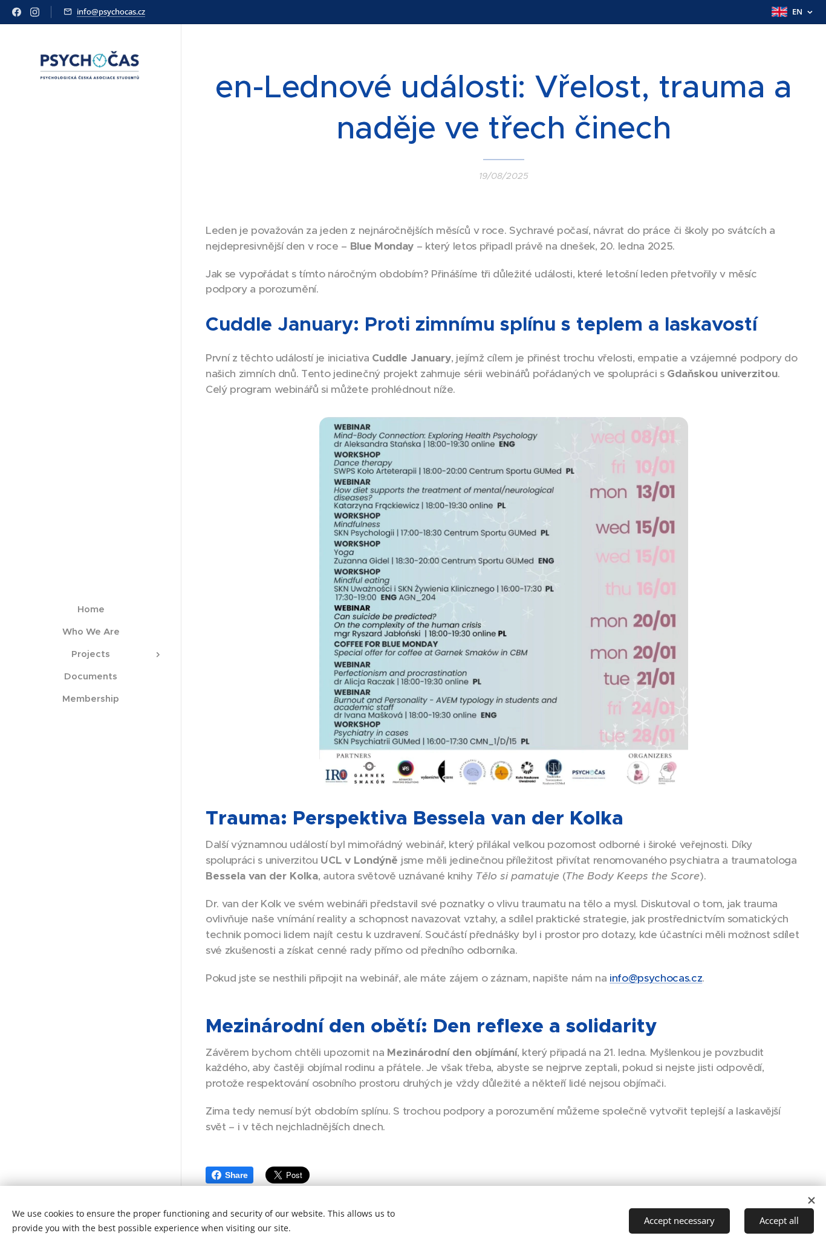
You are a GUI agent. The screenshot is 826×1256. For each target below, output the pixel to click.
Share (236, 1175)
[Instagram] (34, 12)
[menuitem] (91, 609)
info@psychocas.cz (111, 11)
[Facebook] (16, 12)
